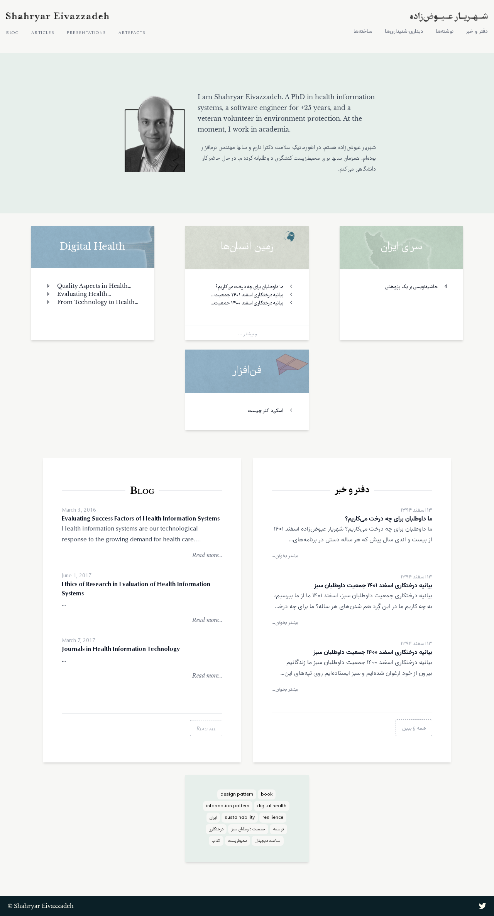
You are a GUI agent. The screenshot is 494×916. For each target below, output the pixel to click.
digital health (271, 806)
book (266, 795)
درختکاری (216, 829)
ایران (213, 818)
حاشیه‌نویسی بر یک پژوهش (412, 287)
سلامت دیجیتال (268, 841)
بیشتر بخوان (285, 556)
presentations (86, 32)
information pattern (227, 806)
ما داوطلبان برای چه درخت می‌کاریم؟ (249, 287)
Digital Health (92, 246)
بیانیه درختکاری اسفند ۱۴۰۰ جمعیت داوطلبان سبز (254, 304)
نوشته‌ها (444, 32)
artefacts (131, 32)
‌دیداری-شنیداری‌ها (404, 32)
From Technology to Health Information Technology (90, 302)
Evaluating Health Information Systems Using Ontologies (84, 294)
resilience (272, 818)
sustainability (240, 818)
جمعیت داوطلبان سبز (248, 829)
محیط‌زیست (237, 841)
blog (12, 32)
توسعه (278, 829)
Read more (207, 555)
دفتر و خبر (477, 32)
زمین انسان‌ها (247, 247)
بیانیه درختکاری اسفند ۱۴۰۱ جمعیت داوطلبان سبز (254, 296)
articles (42, 32)
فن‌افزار (247, 371)
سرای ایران (401, 247)
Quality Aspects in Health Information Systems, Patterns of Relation (91, 286)
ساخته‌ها (363, 32)
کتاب (216, 841)
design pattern (236, 795)
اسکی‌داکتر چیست (266, 411)
